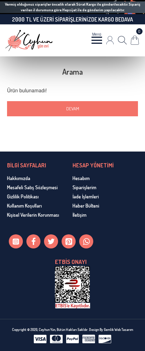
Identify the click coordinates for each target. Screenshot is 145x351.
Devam (72, 108)
